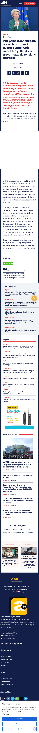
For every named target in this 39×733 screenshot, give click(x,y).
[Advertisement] (19, 150)
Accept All (19, 719)
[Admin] (14, 64)
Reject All (19, 729)
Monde (6, 34)
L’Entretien (9, 299)
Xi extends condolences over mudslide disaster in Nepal (19, 400)
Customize (19, 724)
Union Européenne (8, 277)
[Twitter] (14, 73)
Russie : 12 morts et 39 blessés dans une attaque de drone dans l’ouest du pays (17, 512)
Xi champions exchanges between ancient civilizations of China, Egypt (17, 392)
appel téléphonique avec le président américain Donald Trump (19, 271)
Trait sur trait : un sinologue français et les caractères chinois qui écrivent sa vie (10, 563)
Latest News (10, 317)
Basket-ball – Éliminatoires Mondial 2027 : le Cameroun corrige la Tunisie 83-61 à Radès (20, 294)
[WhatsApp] (18, 73)
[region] (19, 717)
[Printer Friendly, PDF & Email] (8, 264)
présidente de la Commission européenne (14, 275)
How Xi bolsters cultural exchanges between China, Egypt (18, 385)
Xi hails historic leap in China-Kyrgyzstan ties (20, 331)
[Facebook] (9, 73)
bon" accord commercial (10, 273)
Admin (20, 64)
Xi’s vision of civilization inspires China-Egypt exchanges (20, 313)
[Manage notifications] (34, 728)
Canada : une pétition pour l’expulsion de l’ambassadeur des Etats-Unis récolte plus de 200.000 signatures (17, 488)
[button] (34, 298)
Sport (7, 290)
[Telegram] (27, 73)
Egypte (5, 382)
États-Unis (20, 273)
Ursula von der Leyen (19, 277)
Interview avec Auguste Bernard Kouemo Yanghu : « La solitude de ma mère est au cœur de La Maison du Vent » (21, 304)
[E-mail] (22, 73)
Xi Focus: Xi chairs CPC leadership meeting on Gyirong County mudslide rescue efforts (19, 322)
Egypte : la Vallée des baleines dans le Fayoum (18, 476)
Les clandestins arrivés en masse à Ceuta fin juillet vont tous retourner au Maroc (18, 501)
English (8, 309)
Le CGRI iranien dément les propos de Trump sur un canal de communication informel (17, 464)
